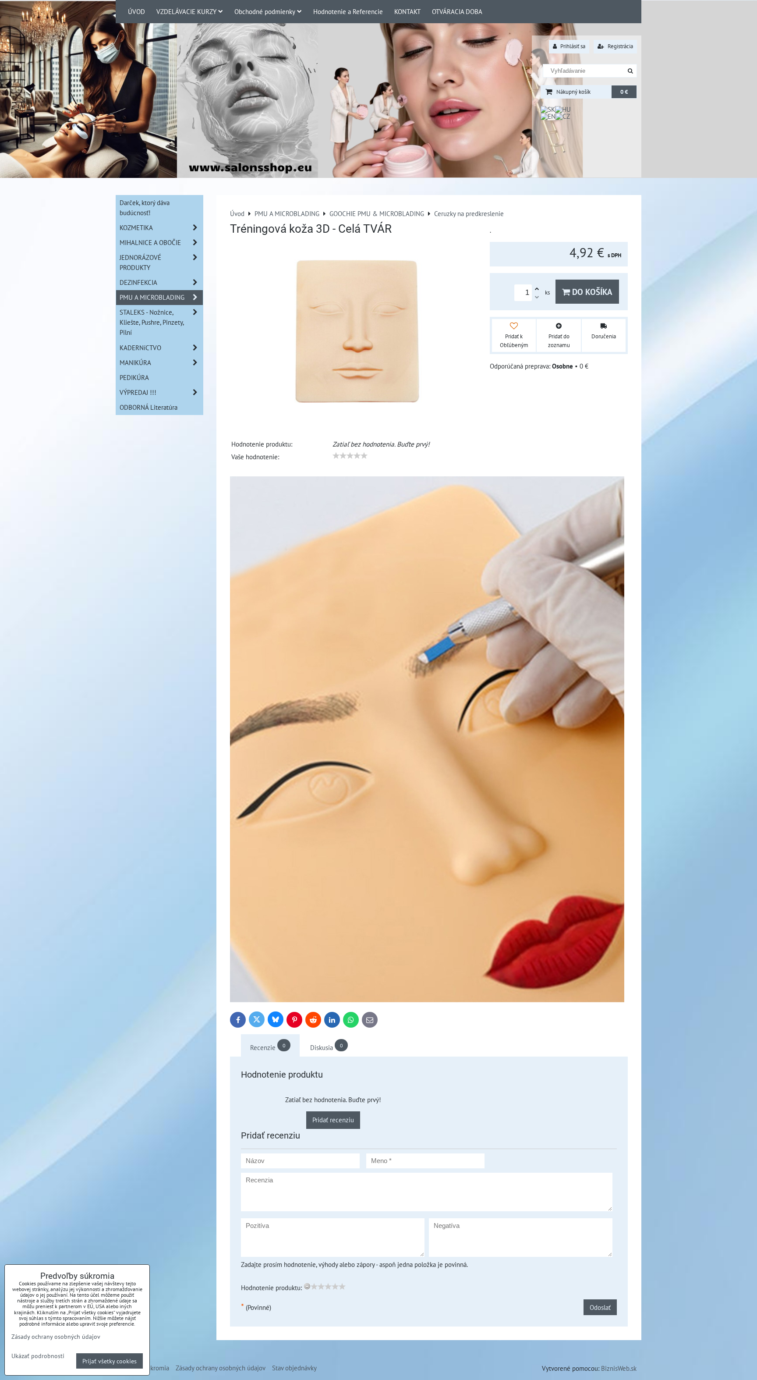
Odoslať (600, 1307)
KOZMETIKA (136, 227)
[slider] (350, 455)
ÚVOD (136, 11)
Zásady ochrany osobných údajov (220, 1367)
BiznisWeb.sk (619, 1368)
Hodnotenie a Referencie (348, 11)
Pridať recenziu (333, 1119)
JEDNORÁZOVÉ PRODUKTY (140, 262)
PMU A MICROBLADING (152, 297)
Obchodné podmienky (264, 11)
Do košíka (591, 291)
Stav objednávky (294, 1367)
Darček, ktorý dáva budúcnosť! (145, 207)
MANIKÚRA (135, 362)
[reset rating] (307, 1286)
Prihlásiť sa (572, 46)
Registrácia (619, 46)
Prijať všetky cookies (109, 1361)
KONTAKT (407, 11)
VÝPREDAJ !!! (138, 392)
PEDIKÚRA (134, 377)
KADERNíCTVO (140, 347)
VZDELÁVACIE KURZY (186, 11)
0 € (624, 92)
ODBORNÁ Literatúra (148, 407)
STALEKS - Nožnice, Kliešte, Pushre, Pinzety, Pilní (152, 322)
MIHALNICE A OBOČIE (150, 242)
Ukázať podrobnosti (37, 1355)
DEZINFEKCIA (138, 282)
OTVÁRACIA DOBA (457, 11)
